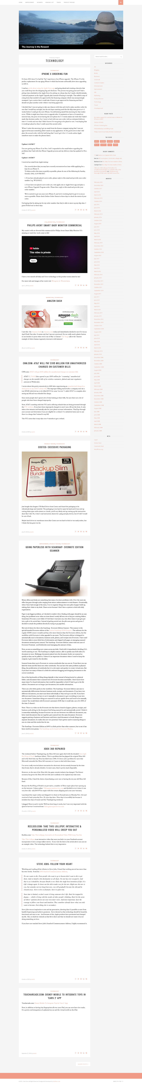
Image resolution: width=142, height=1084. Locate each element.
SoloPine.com (56, 1081)
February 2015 (98, 198)
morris (33, 210)
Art (95, 67)
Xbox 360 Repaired (54, 748)
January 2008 (98, 431)
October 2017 (98, 188)
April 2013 (97, 236)
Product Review (69, 2)
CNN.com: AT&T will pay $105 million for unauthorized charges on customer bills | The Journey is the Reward (107, 169)
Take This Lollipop (28, 839)
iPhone (103, 141)
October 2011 (98, 287)
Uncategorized (98, 108)
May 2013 (97, 233)
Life (45, 222)
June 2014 (97, 208)
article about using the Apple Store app (41, 88)
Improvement (29, 2)
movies (116, 141)
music (97, 144)
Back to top (117, 1081)
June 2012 (97, 262)
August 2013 (97, 223)
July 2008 (96, 411)
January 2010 (98, 354)
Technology (54, 70)
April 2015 (97, 192)
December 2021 (98, 185)
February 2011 (98, 313)
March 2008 (97, 424)
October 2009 (98, 364)
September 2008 (99, 405)
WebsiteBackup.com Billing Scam (103, 128)
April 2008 (97, 421)
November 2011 (98, 284)
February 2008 (98, 427)
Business (40, 2)
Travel (59, 2)
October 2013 (98, 220)
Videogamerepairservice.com (53, 788)
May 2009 (97, 380)
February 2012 (98, 274)
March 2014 (97, 211)
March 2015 (97, 195)
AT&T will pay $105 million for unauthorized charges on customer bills (53, 372)
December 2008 (98, 396)
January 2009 (98, 392)
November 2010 (98, 322)
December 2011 (98, 281)
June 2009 (97, 376)
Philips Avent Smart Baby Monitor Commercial (54, 225)
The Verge (64, 336)
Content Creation (99, 83)
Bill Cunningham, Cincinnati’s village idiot (110, 158)
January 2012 (98, 278)
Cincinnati (97, 79)
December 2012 (98, 246)
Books (96, 73)
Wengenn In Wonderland (60, 281)
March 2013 (97, 239)
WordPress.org (98, 449)
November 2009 (98, 360)
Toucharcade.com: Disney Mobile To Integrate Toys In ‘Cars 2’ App (54, 996)
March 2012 (97, 271)
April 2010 (97, 345)
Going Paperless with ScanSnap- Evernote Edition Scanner (54, 548)
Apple (96, 141)
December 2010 (98, 319)
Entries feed (97, 443)
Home (20, 2)
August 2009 (97, 370)
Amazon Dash (54, 300)
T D (95, 155)
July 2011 (96, 297)
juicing (110, 141)
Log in (96, 440)
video (115, 144)
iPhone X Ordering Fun (55, 73)
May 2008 (97, 418)
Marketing (51, 222)
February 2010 (98, 351)
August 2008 (97, 408)
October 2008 (98, 402)
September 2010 (99, 329)
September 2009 (99, 367)
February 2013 (98, 243)
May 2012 (97, 265)
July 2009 (96, 373)
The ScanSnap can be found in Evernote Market (55, 729)
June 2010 (97, 338)
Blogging (96, 70)
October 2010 (98, 325)
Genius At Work (98, 122)
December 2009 (98, 357)
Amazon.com (48, 332)
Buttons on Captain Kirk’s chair (107, 155)
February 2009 (98, 389)
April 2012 (97, 268)
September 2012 (99, 252)
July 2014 (96, 204)
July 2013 (96, 227)
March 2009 (97, 386)
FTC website (28, 407)
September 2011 (99, 290)
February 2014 (98, 214)
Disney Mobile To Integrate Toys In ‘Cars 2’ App (51, 1003)
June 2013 (97, 230)
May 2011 (97, 303)
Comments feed (99, 446)
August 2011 (97, 294)
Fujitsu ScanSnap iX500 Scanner (60, 630)
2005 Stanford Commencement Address (53, 871)
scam (109, 144)
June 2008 (97, 415)
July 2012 (96, 259)
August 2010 (97, 332)
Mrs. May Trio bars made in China (112, 161)
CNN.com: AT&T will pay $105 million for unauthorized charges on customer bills (54, 364)
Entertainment (98, 86)
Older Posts (83, 1064)
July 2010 (96, 335)
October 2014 (98, 201)
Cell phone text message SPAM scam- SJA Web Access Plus (106, 172)
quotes (103, 144)
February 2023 (98, 182)
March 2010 (97, 348)
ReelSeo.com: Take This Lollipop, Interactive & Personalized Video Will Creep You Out (54, 827)
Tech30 (33, 376)
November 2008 (98, 399)
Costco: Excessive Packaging (54, 447)
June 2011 (97, 300)
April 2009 (97, 383)
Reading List (49, 2)
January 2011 (98, 316)
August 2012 (97, 255)
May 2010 (97, 341)
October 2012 (98, 249)
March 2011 (97, 309)
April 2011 (97, 306)
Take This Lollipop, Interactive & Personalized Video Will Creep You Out (56, 835)
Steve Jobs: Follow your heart (55, 864)
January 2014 (98, 217)
